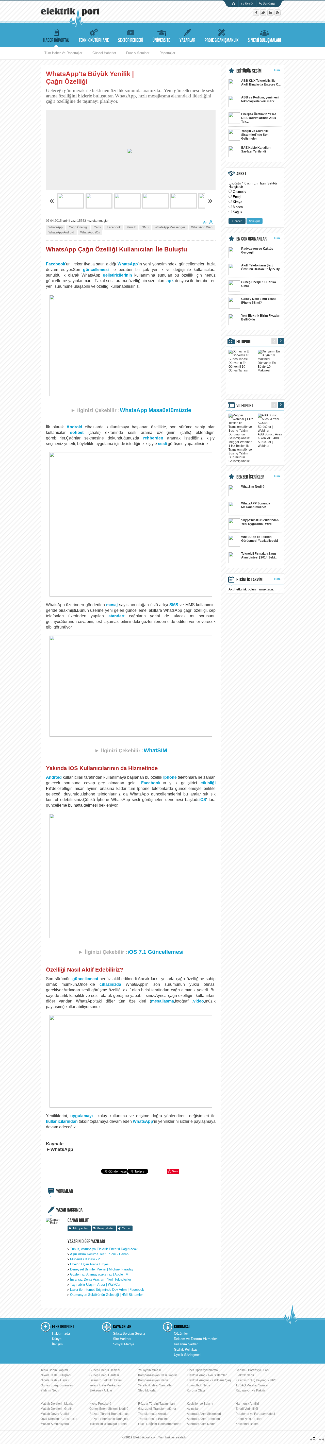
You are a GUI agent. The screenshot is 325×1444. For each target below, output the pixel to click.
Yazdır (126, 1228)
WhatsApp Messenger (170, 227)
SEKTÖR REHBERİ (130, 40)
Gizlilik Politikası (186, 1349)
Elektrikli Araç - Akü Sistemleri (207, 1375)
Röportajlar (167, 53)
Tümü (278, 70)
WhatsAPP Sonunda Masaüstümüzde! (255, 505)
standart (116, 616)
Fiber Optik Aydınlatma (202, 1370)
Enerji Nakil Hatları (249, 1418)
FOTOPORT (244, 342)
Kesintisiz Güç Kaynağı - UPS (256, 1380)
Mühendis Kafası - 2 (85, 1259)
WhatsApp (55, 227)
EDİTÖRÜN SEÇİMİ (249, 71)
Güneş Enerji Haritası (104, 1375)
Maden (238, 207)
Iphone (170, 777)
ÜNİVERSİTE (161, 40)
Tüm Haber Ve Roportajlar (63, 53)
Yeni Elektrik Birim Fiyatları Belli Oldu (260, 317)
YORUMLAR (64, 1191)
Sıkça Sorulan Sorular (129, 1333)
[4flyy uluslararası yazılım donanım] (317, 1439)
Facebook (114, 227)
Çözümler (181, 1333)
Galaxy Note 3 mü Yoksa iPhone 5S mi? (259, 300)
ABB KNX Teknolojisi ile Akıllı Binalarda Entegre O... (261, 82)
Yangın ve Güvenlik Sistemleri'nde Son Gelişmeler (255, 134)
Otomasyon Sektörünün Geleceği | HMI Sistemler (106, 1295)
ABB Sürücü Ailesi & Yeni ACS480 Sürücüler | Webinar (270, 440)
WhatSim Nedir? (253, 486)
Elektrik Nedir (245, 1375)
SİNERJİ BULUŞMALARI (264, 40)
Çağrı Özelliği (78, 227)
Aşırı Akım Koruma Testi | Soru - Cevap (99, 1254)
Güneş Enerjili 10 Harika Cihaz (258, 284)
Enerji (237, 197)
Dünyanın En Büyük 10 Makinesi (267, 366)
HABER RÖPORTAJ (56, 40)
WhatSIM (155, 750)
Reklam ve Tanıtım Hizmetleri (196, 1338)
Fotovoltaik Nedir (198, 1385)
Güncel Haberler (104, 53)
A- (205, 222)
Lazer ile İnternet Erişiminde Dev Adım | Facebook (107, 1290)
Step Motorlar (147, 1390)
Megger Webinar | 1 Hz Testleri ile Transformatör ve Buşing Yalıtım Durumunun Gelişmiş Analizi (241, 451)
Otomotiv (239, 192)
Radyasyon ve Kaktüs (251, 1390)
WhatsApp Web (202, 227)
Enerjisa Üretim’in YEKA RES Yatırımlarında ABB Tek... (259, 118)
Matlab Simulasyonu (55, 1423)
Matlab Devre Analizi (55, 1413)
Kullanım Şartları (186, 1344)
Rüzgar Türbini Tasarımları (156, 1403)
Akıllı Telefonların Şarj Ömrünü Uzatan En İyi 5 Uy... (261, 267)
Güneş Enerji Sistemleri (57, 1385)
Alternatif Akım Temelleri (203, 1418)
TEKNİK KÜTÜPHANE (94, 40)
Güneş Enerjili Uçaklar (104, 1370)
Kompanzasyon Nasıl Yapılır (157, 1375)
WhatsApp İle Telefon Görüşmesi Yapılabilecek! (259, 538)
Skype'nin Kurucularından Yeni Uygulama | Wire (260, 522)
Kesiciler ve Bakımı (200, 1403)
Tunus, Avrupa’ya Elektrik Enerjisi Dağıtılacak (104, 1249)
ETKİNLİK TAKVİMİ (250, 580)
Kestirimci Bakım (247, 1423)
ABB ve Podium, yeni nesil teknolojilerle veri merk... (260, 99)
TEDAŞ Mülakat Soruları (252, 1385)
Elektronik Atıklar (100, 1390)
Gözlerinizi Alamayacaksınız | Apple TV (99, 1274)
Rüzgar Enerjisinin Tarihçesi (108, 1418)
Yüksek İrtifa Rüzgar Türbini (108, 1423)
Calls (97, 227)
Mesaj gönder (105, 1228)
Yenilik (131, 227)
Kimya (237, 202)
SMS (145, 227)
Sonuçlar (254, 221)
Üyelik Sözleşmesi (187, 1354)
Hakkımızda (61, 1333)
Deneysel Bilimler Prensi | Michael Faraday (101, 1269)
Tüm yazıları (80, 1228)
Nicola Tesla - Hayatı (55, 1380)
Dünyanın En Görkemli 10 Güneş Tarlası (238, 366)
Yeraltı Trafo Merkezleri (105, 1385)
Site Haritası (122, 1338)
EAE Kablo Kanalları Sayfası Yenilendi (255, 149)
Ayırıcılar (193, 1408)
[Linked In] (270, 14)
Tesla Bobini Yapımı (54, 1370)
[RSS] (277, 14)
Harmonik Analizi (247, 1403)
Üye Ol (249, 3)
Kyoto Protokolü (100, 1403)
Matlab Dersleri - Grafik (56, 1408)
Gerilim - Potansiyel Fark (252, 1370)
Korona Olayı (196, 1390)
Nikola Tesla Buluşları (56, 1375)
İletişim (57, 1344)
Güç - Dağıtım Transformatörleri (159, 1423)
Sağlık (237, 212)
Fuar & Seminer (137, 53)
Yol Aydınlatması (149, 1370)
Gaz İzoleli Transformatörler (157, 1408)
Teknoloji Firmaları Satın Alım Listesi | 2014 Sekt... (259, 555)
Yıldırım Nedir (50, 1390)
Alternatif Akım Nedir (201, 1423)
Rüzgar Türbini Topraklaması (109, 1413)
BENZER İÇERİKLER (250, 477)
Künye (56, 1338)
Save (175, 1171)
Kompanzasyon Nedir (153, 1380)
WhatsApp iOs (90, 232)
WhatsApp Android (61, 232)
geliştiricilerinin (117, 275)
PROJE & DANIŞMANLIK (221, 40)
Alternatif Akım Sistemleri (204, 1413)
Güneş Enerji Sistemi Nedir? (108, 1408)
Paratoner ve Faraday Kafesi (255, 1413)
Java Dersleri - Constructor (59, 1418)
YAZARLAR (187, 40)
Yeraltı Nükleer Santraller (155, 1385)
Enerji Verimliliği (247, 1408)
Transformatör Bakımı (153, 1418)
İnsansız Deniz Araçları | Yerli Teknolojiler (100, 1279)
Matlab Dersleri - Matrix (57, 1403)
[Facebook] (256, 14)
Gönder (237, 221)
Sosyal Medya (123, 1344)
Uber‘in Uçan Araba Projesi (89, 1264)
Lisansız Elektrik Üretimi (105, 1380)
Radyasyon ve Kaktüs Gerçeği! (257, 250)
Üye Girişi (269, 3)
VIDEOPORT (244, 406)
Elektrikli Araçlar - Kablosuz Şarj (209, 1380)
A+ (212, 222)
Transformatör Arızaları (153, 1413)
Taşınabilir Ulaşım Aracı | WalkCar (95, 1284)
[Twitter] (263, 14)
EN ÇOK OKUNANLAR (251, 239)
